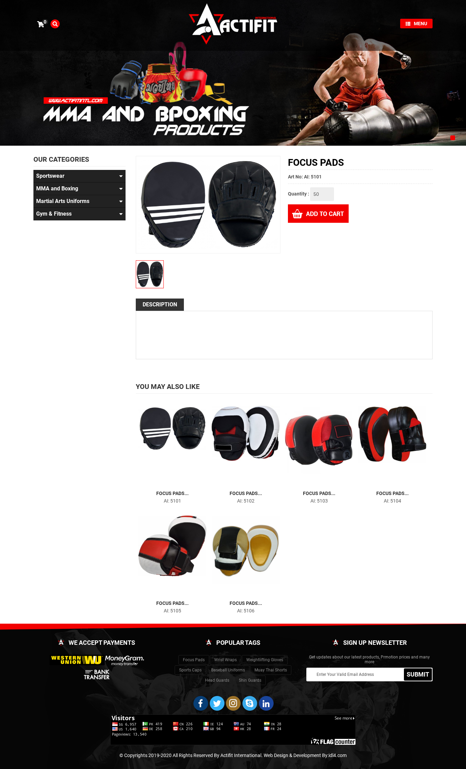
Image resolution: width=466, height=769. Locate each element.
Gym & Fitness (54, 214)
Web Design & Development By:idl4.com (305, 755)
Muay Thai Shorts (270, 670)
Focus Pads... (172, 493)
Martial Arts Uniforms (62, 201)
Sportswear (50, 176)
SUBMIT (418, 674)
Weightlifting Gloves (264, 659)
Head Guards (217, 680)
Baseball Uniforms (228, 670)
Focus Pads (194, 659)
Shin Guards (250, 680)
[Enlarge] (166, 483)
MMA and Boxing (57, 188)
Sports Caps (190, 670)
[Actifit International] (233, 25)
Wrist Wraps (225, 659)
